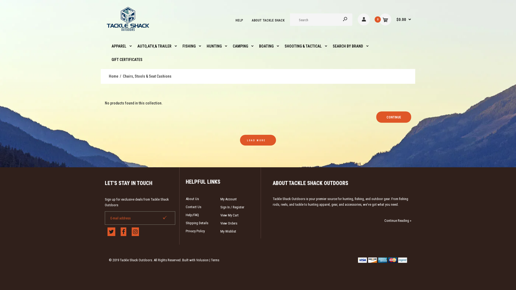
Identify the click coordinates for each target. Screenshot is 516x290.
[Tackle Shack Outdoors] (128, 32)
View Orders (228, 223)
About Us (192, 199)
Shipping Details (197, 223)
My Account (228, 199)
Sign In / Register (232, 207)
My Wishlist (228, 231)
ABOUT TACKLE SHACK (268, 20)
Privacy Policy (195, 231)
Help (239, 20)
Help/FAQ (192, 215)
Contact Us (193, 207)
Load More (256, 140)
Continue (393, 117)
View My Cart (229, 215)
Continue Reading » (397, 221)
